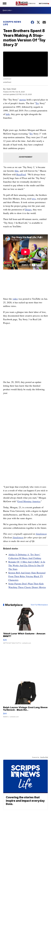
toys (34, 198)
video (15, 298)
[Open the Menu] (4, 3)
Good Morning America (28, 501)
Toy (37, 103)
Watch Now (43, 3)
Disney (28, 209)
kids (8, 114)
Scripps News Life (12, 23)
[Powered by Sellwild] (44, 757)
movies (22, 99)
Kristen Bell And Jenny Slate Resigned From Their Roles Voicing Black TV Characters (26, 576)
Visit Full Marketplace (39, 605)
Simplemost (41, 533)
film (16, 170)
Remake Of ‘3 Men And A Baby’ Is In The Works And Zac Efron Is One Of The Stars (26, 565)
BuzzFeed (21, 174)
